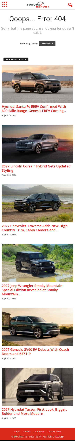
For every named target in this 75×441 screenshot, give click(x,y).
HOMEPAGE (47, 44)
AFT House (39, 431)
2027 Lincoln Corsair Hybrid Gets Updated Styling (36, 168)
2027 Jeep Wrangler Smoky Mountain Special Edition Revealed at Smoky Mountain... (32, 289)
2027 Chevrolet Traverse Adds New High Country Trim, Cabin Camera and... (34, 228)
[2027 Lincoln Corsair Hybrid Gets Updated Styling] (37, 144)
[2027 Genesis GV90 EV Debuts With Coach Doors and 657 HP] (37, 327)
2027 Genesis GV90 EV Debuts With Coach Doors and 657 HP (35, 351)
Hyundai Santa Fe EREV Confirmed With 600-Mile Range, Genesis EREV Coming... (34, 108)
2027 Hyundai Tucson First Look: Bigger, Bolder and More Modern (34, 411)
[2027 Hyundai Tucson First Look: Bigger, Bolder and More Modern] (37, 387)
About (16, 431)
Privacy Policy (54, 431)
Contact (27, 431)
